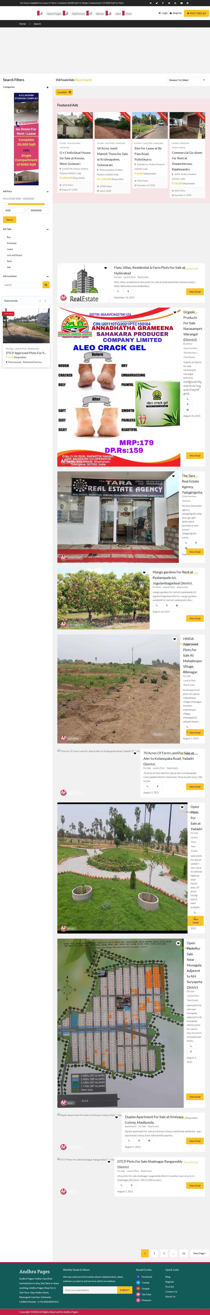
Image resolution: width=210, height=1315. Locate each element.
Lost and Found (14, 255)
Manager (71, 1192)
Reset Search (83, 80)
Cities (127, 13)
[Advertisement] (105, 50)
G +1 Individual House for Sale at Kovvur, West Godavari (75, 158)
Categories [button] (9, 87)
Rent (9, 261)
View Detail (194, 291)
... (173, 1253)
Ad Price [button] (7, 191)
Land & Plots (110, 143)
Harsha (71, 298)
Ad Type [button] (7, 229)
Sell (8, 267)
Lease (10, 249)
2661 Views (180, 190)
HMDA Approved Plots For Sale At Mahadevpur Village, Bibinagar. (192, 655)
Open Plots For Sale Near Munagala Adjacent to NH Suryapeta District (194, 965)
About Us (170, 1296)
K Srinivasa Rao (74, 1147)
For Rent (10, 348)
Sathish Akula (73, 739)
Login (164, 13)
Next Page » (199, 1253)
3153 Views (142, 180)
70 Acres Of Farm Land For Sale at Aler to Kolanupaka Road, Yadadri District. (168, 758)
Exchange (11, 243)
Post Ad (169, 1286)
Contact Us (171, 1291)
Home (22, 23)
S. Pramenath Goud (76, 624)
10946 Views (106, 186)
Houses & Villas (73, 143)
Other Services (189, 496)
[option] (26, 337)
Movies (99, 13)
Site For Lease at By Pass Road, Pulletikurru (148, 153)
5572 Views (67, 185)
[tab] (26, 87)
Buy (9, 237)
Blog (167, 1276)
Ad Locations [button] (10, 276)
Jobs (117, 13)
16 (183, 1253)
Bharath (71, 929)
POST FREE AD (198, 13)
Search (37, 23)
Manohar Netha (74, 558)
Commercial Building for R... (25, 353)
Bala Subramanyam (75, 793)
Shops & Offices (35, 348)
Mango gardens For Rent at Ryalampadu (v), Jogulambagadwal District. (173, 577)
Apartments (131, 1126)
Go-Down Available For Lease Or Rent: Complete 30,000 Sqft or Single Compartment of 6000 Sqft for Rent (72, 3)
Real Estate (77, 13)
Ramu (70, 1103)
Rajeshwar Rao (74, 462)
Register (177, 13)
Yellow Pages (53, 13)
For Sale (63, 143)
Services (186, 500)
